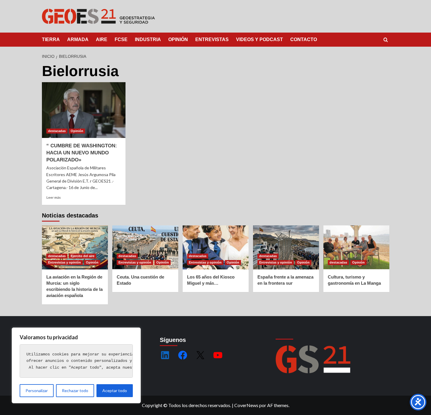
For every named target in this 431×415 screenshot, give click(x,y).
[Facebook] (182, 355)
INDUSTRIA (148, 39)
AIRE (101, 39)
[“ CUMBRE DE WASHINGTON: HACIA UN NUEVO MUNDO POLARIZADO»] (83, 110)
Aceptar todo (114, 390)
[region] (76, 365)
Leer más (53, 197)
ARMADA (78, 39)
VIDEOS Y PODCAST (259, 39)
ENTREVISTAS (212, 39)
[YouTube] (218, 355)
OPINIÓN (178, 39)
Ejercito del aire (82, 256)
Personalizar (37, 390)
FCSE (121, 39)
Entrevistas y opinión (64, 262)
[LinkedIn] (165, 355)
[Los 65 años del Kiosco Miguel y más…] (216, 247)
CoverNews (246, 405)
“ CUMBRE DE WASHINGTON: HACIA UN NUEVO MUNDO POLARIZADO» (81, 153)
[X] (200, 355)
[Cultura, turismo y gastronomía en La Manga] (356, 247)
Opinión (77, 131)
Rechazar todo (75, 390)
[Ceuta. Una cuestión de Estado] (145, 247)
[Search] (385, 40)
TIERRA (51, 39)
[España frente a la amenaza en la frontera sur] (286, 247)
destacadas (57, 131)
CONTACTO (303, 39)
